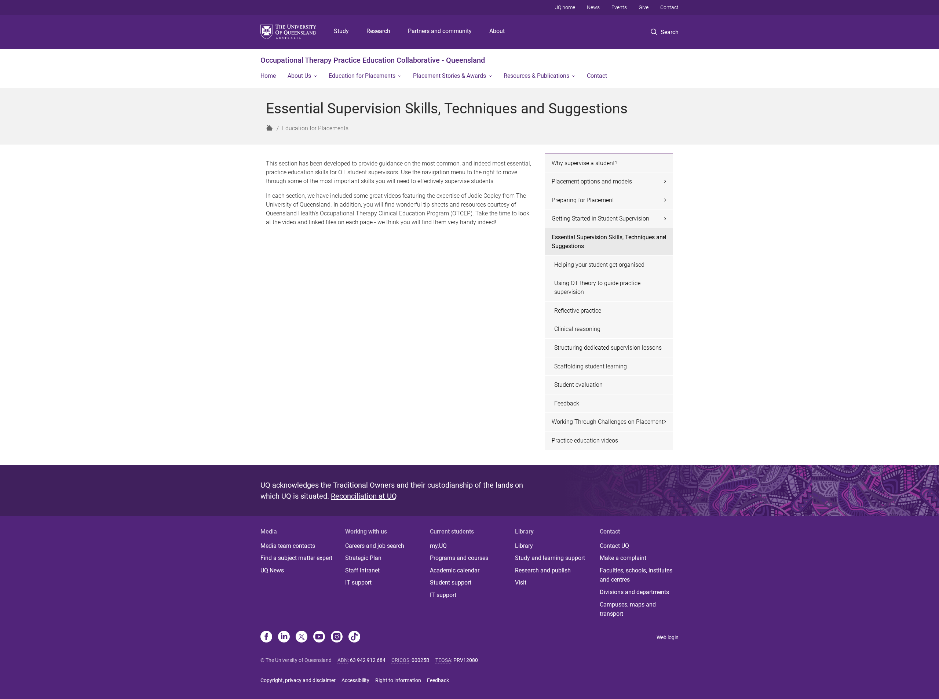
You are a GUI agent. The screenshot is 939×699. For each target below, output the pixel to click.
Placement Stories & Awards (449, 75)
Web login (668, 637)
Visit (520, 582)
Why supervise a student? (584, 163)
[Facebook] (266, 637)
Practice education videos (585, 440)
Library (524, 545)
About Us (299, 75)
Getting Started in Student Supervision (600, 218)
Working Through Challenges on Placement (608, 421)
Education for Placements (362, 75)
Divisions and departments (634, 592)
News (593, 7)
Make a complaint (623, 557)
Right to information (398, 680)
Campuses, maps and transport (628, 609)
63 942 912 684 (368, 660)
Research (378, 31)
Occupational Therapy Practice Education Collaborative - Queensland (372, 60)
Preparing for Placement (583, 200)
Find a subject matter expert (296, 557)
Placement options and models (592, 181)
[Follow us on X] (301, 637)
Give (643, 7)
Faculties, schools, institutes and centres (636, 575)
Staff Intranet (362, 570)
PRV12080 (465, 660)
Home (268, 75)
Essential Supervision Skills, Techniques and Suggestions (609, 242)
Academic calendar (454, 570)
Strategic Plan (363, 557)
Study (341, 31)
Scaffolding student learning (590, 366)
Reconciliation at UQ (364, 496)
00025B (421, 660)
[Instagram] (337, 637)
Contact (669, 7)
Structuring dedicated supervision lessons (608, 347)
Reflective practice (577, 310)
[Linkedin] (284, 637)
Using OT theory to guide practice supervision (597, 287)
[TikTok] (354, 637)
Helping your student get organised (599, 264)
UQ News (272, 570)
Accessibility (355, 680)
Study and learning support (550, 557)
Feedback (566, 403)
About (497, 31)
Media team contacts (287, 545)
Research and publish (543, 570)
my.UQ (438, 545)
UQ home (565, 7)
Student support (450, 582)
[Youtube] (319, 637)
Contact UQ (614, 545)
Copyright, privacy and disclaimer (298, 680)
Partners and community (440, 31)
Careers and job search (374, 545)
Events (619, 7)
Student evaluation (578, 384)
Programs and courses (459, 557)
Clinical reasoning (577, 328)
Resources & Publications (536, 75)
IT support (358, 582)
